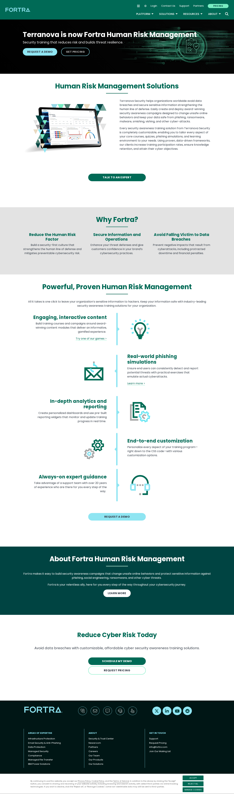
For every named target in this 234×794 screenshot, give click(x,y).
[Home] (18, 10)
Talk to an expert (117, 177)
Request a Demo (117, 517)
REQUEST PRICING (117, 670)
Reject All (193, 783)
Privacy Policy (84, 781)
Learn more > (136, 383)
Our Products (96, 759)
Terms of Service (121, 781)
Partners (198, 6)
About (214, 14)
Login (154, 6)
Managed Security (38, 751)
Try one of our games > (91, 339)
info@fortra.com (158, 747)
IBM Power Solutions (39, 764)
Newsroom (95, 743)
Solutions (168, 14)
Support (184, 6)
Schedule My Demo (117, 661)
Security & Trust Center (101, 738)
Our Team (94, 755)
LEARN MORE (117, 593)
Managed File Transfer (40, 759)
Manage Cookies (193, 789)
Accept (193, 778)
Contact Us (168, 6)
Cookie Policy (97, 781)
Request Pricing (158, 743)
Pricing (218, 5)
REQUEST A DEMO (40, 52)
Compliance (35, 755)
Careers (93, 751)
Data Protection (36, 747)
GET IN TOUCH (157, 733)
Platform (145, 14)
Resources (193, 14)
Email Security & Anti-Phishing (44, 743)
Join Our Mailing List (160, 751)
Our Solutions (96, 764)
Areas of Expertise (40, 733)
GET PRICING (75, 52)
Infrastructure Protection (41, 738)
